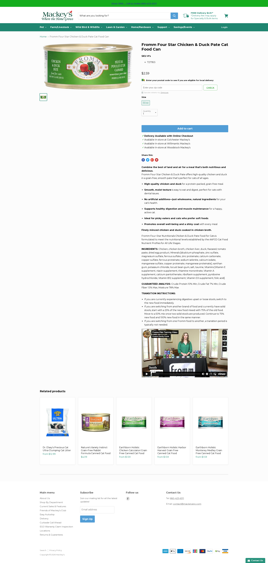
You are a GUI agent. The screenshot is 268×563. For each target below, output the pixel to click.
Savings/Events (183, 27)
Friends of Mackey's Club (53, 510)
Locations (45, 530)
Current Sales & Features (53, 506)
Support (162, 27)
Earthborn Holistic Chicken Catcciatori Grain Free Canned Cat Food (133, 450)
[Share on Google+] (152, 160)
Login (224, 27)
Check (210, 87)
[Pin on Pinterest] (156, 160)
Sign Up (87, 519)
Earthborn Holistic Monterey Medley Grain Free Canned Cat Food (209, 450)
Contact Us (256, 560)
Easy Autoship (47, 514)
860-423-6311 (177, 498)
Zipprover (164, 92)
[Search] (174, 16)
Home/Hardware (141, 27)
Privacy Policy (55, 550)
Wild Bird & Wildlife (88, 27)
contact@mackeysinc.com (187, 504)
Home (43, 36)
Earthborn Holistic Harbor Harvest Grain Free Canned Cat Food (171, 450)
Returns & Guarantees (51, 534)
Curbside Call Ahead (50, 522)
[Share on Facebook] (143, 160)
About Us (45, 498)
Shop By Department (51, 502)
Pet (42, 27)
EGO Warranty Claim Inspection (56, 526)
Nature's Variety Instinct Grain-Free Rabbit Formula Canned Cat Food (96, 450)
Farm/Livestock (60, 27)
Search (43, 550)
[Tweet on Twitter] (147, 160)
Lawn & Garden (115, 27)
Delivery (44, 518)
